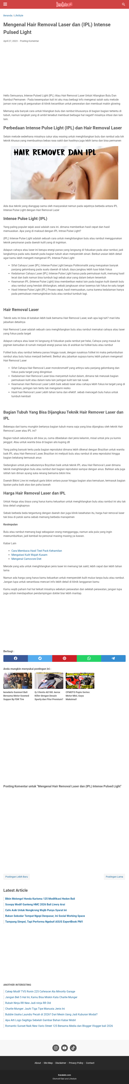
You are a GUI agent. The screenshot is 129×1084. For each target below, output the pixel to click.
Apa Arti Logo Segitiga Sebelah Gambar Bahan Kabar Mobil (40, 1020)
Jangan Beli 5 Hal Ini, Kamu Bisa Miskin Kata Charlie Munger (41, 997)
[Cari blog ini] (124, 4)
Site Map (48, 1063)
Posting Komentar (29, 41)
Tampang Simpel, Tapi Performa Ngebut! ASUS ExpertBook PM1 (44, 921)
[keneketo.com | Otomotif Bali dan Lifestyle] (64, 4)
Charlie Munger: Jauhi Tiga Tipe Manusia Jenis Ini (35, 1008)
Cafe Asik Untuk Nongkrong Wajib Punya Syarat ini (36, 910)
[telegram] (113, 658)
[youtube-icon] (64, 1048)
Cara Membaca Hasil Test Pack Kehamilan (36, 550)
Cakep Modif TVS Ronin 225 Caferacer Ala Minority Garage (40, 991)
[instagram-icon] (55, 1048)
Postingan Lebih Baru (16, 876)
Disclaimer (60, 1063)
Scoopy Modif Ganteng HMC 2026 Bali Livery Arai (35, 904)
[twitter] (40, 658)
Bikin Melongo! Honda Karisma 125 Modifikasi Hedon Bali (40, 898)
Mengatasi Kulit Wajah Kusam (29, 554)
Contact (90, 1063)
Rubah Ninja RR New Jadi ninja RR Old (28, 1003)
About (38, 1063)
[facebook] (15, 658)
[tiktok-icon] (73, 1048)
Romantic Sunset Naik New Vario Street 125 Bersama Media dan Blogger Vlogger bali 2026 (59, 1025)
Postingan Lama (114, 876)
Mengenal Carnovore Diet (26, 558)
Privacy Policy (76, 1063)
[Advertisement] (64, 68)
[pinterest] (64, 658)
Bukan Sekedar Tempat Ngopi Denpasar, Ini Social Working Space (45, 916)
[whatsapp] (89, 658)
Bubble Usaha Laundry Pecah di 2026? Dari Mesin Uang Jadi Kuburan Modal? (51, 1014)
